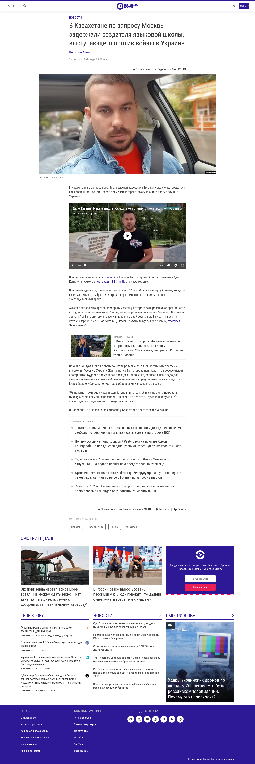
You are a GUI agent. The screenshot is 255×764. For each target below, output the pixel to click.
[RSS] (172, 719)
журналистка (109, 277)
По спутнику (81, 731)
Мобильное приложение (35, 737)
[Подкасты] (180, 719)
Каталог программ (31, 724)
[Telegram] (233, 6)
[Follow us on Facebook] (131, 719)
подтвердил (103, 281)
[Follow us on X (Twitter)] (139, 719)
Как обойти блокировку (34, 731)
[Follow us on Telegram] (163, 719)
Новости (75, 17)
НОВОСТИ (102, 615)
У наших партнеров (85, 724)
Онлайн (78, 737)
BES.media (118, 281)
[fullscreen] (182, 265)
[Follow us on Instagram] (155, 719)
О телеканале (29, 717)
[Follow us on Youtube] (147, 719)
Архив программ (30, 751)
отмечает (174, 321)
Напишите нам (29, 744)
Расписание (81, 751)
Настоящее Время (79, 52)
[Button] (141, 69)
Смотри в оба (181, 615)
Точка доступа (82, 717)
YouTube (79, 744)
